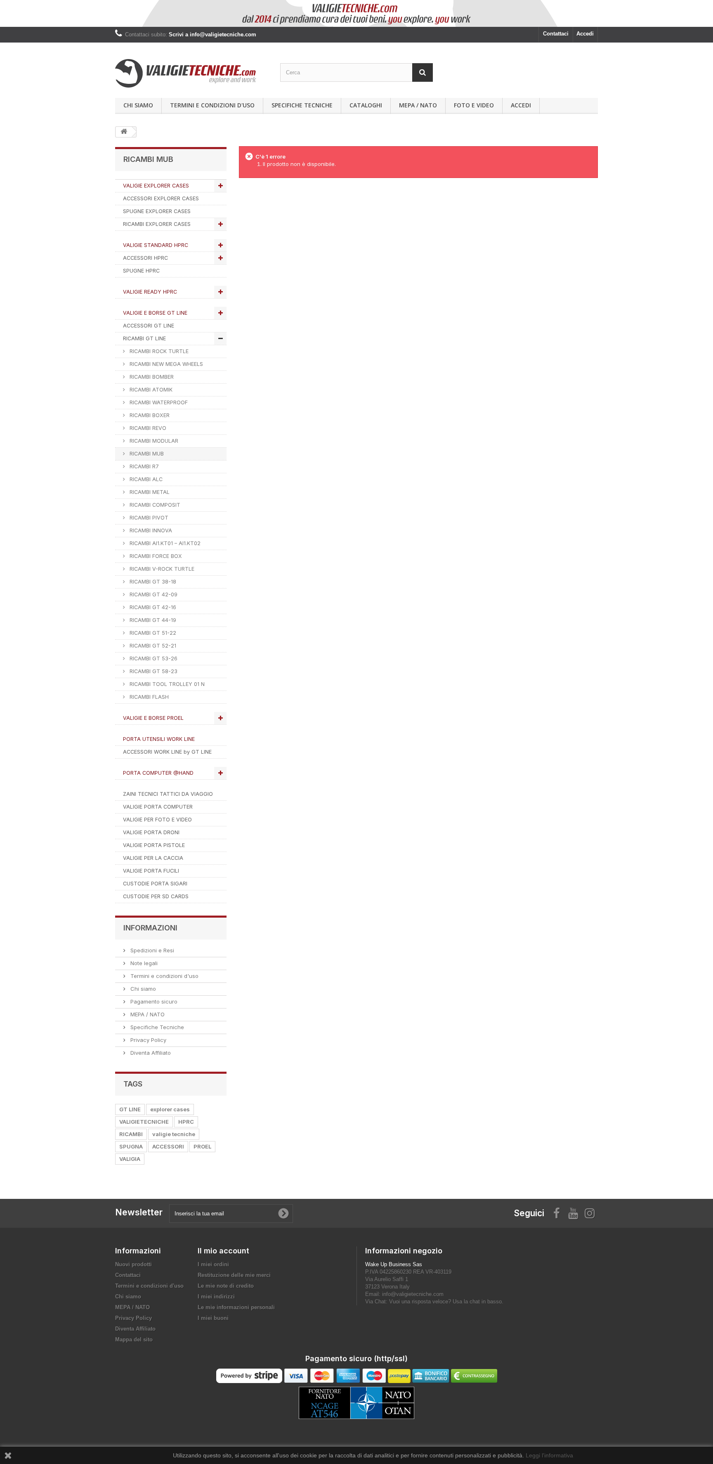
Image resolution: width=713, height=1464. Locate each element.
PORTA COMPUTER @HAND (158, 773)
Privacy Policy (147, 1040)
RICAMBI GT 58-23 (152, 671)
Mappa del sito (134, 1339)
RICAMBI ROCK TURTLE (158, 351)
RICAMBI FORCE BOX (155, 556)
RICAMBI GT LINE (144, 338)
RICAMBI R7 (143, 466)
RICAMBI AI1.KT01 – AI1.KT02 (164, 543)
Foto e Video (474, 105)
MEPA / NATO (418, 105)
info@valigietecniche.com (413, 1294)
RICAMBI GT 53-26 (152, 658)
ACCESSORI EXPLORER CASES (161, 198)
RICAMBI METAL (149, 492)
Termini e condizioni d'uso (212, 105)
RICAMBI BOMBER (151, 377)
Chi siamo (138, 105)
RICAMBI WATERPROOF (158, 402)
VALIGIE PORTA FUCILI (151, 871)
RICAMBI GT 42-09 (152, 594)
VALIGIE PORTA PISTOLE (154, 845)
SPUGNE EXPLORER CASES (157, 211)
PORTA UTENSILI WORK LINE (159, 739)
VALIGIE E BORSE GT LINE (155, 313)
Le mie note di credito (226, 1286)
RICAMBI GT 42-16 (152, 607)
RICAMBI (131, 1134)
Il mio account (223, 1250)
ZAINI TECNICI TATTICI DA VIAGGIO (168, 794)
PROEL (202, 1146)
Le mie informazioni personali (236, 1307)
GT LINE (130, 1109)
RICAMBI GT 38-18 (152, 582)
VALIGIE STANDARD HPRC (155, 245)
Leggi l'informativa (549, 1455)
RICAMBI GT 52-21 (152, 646)
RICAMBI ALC (145, 479)
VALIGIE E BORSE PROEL (153, 718)
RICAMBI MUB (146, 454)
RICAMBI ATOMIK (150, 390)
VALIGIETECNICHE (144, 1121)
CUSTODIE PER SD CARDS (156, 896)
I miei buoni (213, 1318)
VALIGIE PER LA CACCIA (153, 858)
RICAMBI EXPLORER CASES (157, 224)
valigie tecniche (173, 1134)
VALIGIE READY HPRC (150, 292)
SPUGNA (131, 1146)
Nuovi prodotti (133, 1264)
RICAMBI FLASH (148, 697)
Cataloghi (365, 105)
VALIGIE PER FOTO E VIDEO (157, 819)
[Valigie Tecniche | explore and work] (191, 73)
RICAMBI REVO (147, 428)
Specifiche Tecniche (302, 105)
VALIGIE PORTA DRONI (151, 832)
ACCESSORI (168, 1146)
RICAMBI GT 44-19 (152, 620)
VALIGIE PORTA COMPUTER (158, 807)
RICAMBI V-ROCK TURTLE (161, 569)
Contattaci (556, 34)
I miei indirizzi (216, 1296)
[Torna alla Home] (124, 132)
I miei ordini (213, 1264)
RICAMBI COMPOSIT (154, 505)
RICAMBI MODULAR (153, 441)
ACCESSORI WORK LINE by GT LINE (167, 752)
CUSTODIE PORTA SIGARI (155, 883)
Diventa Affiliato (150, 1052)
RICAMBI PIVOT (148, 518)
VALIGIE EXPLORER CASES (156, 186)
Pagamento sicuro (153, 1001)
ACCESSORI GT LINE (148, 326)
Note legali (143, 963)
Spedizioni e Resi (151, 950)
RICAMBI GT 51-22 (152, 633)
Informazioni (150, 927)
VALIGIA (129, 1159)
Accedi (585, 34)
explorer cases (170, 1109)
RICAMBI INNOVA (150, 530)
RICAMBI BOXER (149, 415)
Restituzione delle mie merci (234, 1275)
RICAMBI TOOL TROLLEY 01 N (166, 684)
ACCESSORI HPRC (145, 258)
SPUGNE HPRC (141, 271)
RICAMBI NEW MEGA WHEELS (165, 364)
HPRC (186, 1121)
